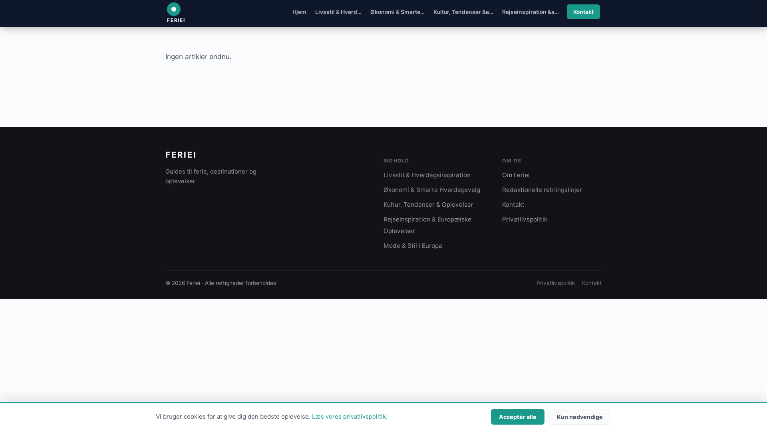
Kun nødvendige (580, 416)
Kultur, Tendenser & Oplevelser (428, 204)
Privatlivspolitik (524, 219)
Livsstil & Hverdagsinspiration (427, 175)
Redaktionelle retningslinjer (542, 190)
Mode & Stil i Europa (413, 245)
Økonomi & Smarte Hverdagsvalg (432, 190)
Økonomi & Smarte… (397, 11)
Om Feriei (516, 175)
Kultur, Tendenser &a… (463, 11)
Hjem (299, 11)
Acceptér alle (518, 416)
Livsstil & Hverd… (338, 11)
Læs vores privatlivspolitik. (349, 416)
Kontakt (583, 11)
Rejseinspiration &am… (533, 11)
